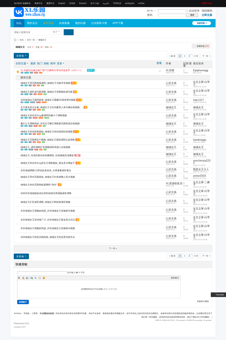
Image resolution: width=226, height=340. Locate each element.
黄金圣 (36, 149)
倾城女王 (42, 40)
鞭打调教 (44, 102)
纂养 (45, 94)
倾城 (34, 85)
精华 (53, 63)
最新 (33, 63)
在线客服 (64, 23)
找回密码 (207, 10)
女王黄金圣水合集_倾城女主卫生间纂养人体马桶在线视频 (50, 107)
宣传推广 (31, 149)
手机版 (26, 313)
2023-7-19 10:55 (199, 157)
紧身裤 (39, 142)
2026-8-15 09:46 (199, 95)
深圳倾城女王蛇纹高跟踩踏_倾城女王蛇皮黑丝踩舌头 (48, 237)
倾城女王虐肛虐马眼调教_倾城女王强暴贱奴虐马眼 (47, 92)
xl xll (31, 72)
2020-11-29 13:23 (200, 172)
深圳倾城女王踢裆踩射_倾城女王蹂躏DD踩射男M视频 (48, 100)
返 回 (173, 56)
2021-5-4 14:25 (199, 165)
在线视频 (40, 94)
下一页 (205, 56)
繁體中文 (50, 3)
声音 (42, 85)
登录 (105, 289)
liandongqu (199, 139)
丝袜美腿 (35, 117)
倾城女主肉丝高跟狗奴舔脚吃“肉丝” (39, 184)
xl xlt (41, 72)
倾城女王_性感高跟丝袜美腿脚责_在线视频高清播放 (47, 155)
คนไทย (141, 3)
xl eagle (26, 72)
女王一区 (31, 40)
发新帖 (20, 55)
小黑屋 (35, 313)
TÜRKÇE (117, 3)
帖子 (55, 31)
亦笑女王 (38, 102)
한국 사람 (94, 3)
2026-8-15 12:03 (199, 87)
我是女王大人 (201, 169)
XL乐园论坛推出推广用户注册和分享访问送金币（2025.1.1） (52, 70)
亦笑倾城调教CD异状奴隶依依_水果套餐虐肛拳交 (46, 170)
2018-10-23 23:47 (200, 231)
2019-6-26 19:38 (199, 187)
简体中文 (39, 3)
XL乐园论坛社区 (15, 40)
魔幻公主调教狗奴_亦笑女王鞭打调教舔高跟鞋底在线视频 (50, 123)
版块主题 (26, 77)
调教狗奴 (32, 102)
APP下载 (118, 23)
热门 (39, 63)
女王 (30, 85)
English (61, 3)
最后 (40, 125)
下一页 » (113, 248)
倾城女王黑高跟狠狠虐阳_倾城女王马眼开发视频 (45, 83)
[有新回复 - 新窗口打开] (18, 84)
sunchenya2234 (201, 161)
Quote (35, 278)
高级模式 (175, 278)
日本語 (72, 3)
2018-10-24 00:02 (200, 204)
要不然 (39, 109)
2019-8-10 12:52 (199, 178)
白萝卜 (35, 125)
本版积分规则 (203, 301)
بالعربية (106, 3)
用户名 (150, 11)
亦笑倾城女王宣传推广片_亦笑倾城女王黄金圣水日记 (48, 220)
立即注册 (207, 15)
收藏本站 (27, 3)
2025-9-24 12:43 (199, 110)
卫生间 (26, 94)
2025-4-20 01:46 (199, 126)
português (129, 3)
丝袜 (30, 117)
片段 (45, 149)
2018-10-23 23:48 (200, 222)
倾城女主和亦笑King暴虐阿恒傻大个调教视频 (44, 115)
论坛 (19, 23)
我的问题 (80, 23)
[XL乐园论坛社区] (29, 15)
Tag (22, 72)
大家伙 (30, 125)
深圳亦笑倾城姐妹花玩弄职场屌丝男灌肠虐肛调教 (46, 193)
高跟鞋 (39, 134)
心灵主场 (171, 83)
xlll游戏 (36, 72)
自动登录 (194, 10)
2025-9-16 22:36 (199, 119)
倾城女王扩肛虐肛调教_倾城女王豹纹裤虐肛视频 (45, 202)
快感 (38, 85)
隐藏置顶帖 (160, 71)
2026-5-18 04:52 (199, 102)
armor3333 (199, 175)
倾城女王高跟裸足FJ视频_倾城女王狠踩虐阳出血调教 (48, 140)
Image (27, 278)
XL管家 (170, 70)
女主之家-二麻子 (201, 183)
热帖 (46, 63)
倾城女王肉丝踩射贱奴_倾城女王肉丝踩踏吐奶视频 (47, 131)
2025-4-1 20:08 (199, 135)
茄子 (44, 125)
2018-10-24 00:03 (200, 196)
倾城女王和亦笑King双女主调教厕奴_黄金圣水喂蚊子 (48, 163)
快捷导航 (201, 23)
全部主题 (21, 63)
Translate (220, 295)
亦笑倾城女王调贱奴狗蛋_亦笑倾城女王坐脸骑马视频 (48, 211)
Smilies (43, 278)
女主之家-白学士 (201, 83)
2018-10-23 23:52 (200, 213)
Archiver (17, 313)
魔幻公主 (26, 102)
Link (31, 278)
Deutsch (83, 3)
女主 (35, 94)
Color (23, 278)
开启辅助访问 (201, 2)
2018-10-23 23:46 (200, 239)
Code (39, 278)
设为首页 (18, 3)
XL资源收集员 (174, 183)
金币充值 (48, 23)
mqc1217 (198, 100)
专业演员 (41, 117)
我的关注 (32, 23)
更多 (59, 63)
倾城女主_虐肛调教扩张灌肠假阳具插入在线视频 (45, 147)
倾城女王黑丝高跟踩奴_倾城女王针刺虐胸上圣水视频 (48, 177)
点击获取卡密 (99, 23)
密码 (149, 15)
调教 (26, 85)
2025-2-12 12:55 (199, 150)
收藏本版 (203, 46)
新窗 (159, 63)
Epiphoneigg (200, 70)
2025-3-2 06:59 (199, 142)
